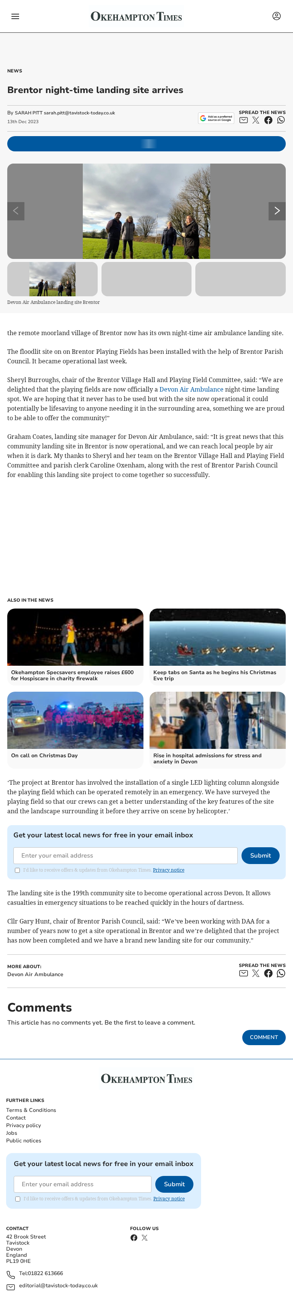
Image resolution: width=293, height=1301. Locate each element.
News (14, 71)
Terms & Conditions (31, 1110)
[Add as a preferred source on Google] (216, 118)
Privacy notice (168, 870)
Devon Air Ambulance (191, 389)
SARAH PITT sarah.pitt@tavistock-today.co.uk (65, 113)
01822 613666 (45, 1273)
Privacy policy (23, 1125)
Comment (264, 1037)
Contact (16, 1117)
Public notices (23, 1140)
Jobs (11, 1133)
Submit (260, 855)
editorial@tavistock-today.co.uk (58, 1286)
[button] (15, 16)
